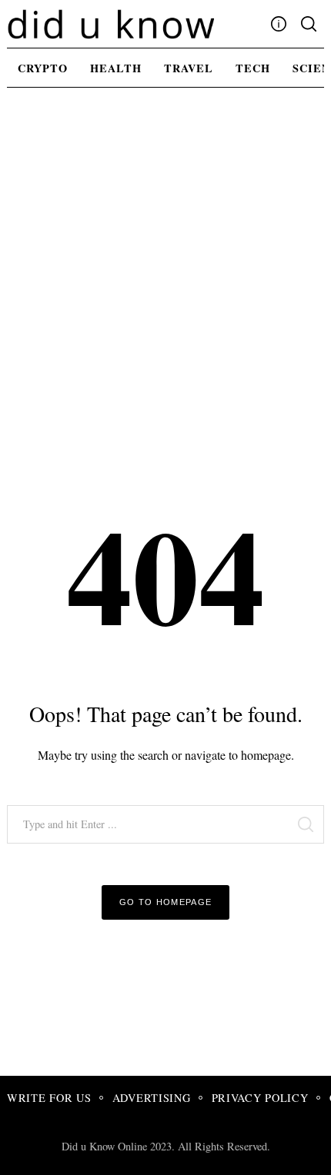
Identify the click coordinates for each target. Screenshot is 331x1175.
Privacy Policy (260, 1097)
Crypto (43, 68)
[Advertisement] (165, 273)
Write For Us (49, 1097)
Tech (253, 68)
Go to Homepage (165, 902)
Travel (188, 68)
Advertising (151, 1097)
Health (116, 68)
